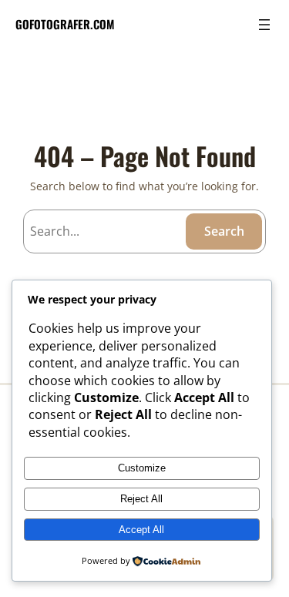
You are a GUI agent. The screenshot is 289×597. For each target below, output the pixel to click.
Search (224, 231)
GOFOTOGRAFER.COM (64, 23)
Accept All (141, 529)
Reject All (141, 499)
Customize (142, 468)
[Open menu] (264, 24)
